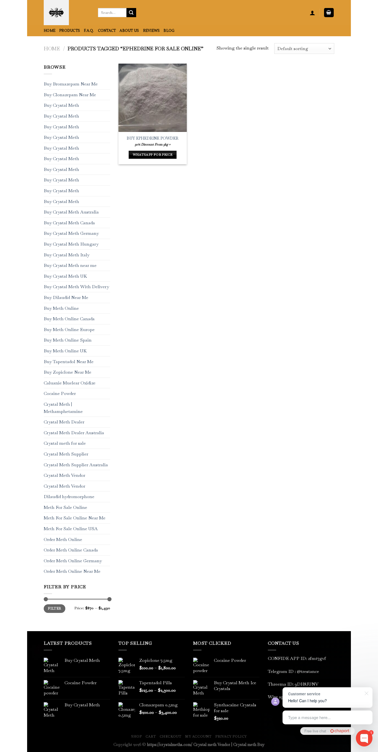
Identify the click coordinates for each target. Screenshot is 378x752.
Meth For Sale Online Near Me (74, 518)
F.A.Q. (89, 30)
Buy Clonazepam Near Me (70, 95)
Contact (107, 30)
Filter (54, 609)
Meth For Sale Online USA (71, 529)
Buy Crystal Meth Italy (66, 255)
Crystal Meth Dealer (64, 422)
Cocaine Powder (60, 394)
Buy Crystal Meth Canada (69, 223)
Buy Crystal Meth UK (65, 276)
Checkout (171, 736)
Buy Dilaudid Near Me (66, 297)
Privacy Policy (231, 736)
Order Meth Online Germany (73, 561)
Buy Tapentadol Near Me (69, 362)
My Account (198, 736)
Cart (151, 736)
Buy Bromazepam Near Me (71, 84)
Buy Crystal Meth (61, 105)
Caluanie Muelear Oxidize (69, 383)
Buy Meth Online (61, 308)
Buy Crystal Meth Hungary (71, 244)
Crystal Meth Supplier (66, 454)
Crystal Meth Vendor (64, 475)
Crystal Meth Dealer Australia (74, 433)
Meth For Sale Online (65, 507)
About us (129, 30)
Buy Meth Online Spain (68, 340)
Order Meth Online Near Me (72, 571)
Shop (136, 736)
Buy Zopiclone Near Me (67, 372)
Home (49, 30)
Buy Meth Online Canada (69, 319)
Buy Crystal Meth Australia (71, 212)
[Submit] (131, 12)
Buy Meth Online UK (65, 351)
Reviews (151, 30)
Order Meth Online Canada (71, 550)
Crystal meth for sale (65, 443)
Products (69, 30)
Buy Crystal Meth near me (70, 266)
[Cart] (329, 12)
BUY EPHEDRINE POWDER (152, 138)
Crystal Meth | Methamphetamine (63, 407)
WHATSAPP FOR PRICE (152, 155)
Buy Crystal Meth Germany (71, 233)
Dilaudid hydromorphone (69, 497)
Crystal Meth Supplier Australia (76, 465)
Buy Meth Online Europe (69, 329)
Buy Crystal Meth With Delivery (76, 287)
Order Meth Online (63, 539)
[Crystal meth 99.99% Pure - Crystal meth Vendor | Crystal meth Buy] (67, 12)
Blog (169, 30)
